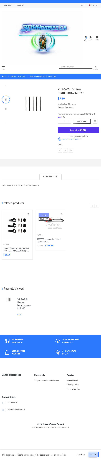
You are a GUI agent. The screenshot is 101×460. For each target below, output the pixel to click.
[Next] (50, 104)
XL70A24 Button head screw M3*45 (43, 76)
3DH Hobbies (11, 374)
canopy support (31, 185)
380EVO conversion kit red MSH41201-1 (49, 240)
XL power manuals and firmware (46, 381)
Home (4, 76)
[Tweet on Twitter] (65, 150)
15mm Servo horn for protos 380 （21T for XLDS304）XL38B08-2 (16, 249)
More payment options (78, 136)
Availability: (63, 104)
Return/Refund (72, 381)
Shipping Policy (73, 385)
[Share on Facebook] (60, 150)
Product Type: (63, 107)
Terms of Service (73, 389)
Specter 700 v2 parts (18, 76)
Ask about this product (71, 139)
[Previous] (16, 104)
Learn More (81, 455)
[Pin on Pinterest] (71, 150)
